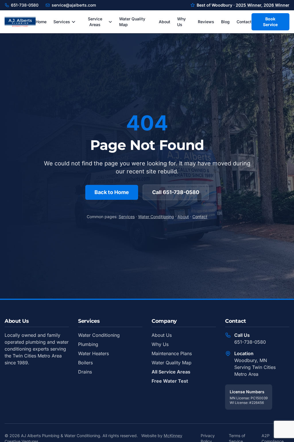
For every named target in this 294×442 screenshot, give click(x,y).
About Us (162, 335)
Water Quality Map (132, 21)
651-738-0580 (24, 5)
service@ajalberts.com (74, 5)
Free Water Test (170, 381)
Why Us (181, 21)
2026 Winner (276, 5)
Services (61, 21)
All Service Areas (171, 372)
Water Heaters (93, 353)
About (164, 21)
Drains (85, 372)
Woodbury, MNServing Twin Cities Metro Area (255, 367)
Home (41, 21)
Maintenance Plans (172, 353)
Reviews (206, 21)
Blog (225, 21)
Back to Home (111, 192)
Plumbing (88, 344)
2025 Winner (248, 5)
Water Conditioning (156, 216)
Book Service (270, 21)
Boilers (85, 362)
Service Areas (95, 21)
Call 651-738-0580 (175, 192)
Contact (244, 21)
